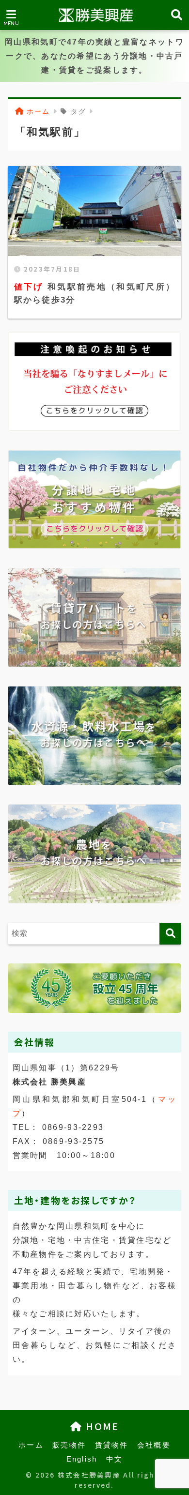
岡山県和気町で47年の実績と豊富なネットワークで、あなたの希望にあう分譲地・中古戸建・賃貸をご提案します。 (94, 56)
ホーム (31, 1445)
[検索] (170, 934)
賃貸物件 (111, 1445)
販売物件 (69, 1445)
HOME (100, 1426)
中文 (114, 1459)
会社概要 (154, 1445)
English (81, 1459)
